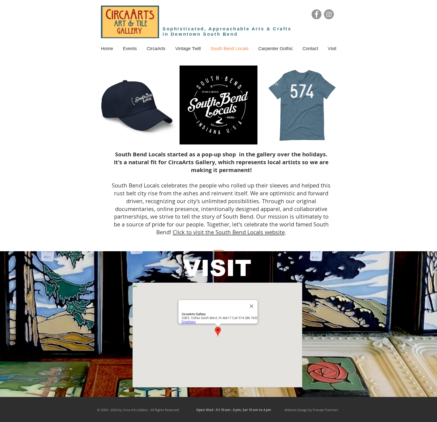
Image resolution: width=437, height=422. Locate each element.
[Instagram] (329, 14)
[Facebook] (316, 14)
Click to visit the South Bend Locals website (229, 232)
